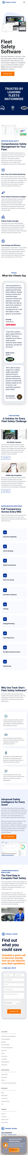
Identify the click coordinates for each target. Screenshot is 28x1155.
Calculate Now (14, 1150)
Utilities (3, 1080)
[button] (24, 2)
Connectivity (4, 1056)
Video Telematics (5, 1062)
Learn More (6, 458)
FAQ (2, 1104)
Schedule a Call (7, 73)
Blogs (2, 1092)
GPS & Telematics (5, 1044)
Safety (2, 1053)
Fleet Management (5, 1039)
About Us (3, 1113)
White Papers (4, 1095)
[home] (9, 2)
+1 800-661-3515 (9, 968)
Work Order (4, 1050)
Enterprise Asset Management (8, 1036)
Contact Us (4, 1116)
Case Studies (4, 1098)
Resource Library (5, 1101)
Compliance (4, 1059)
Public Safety (4, 1074)
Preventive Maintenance (7, 1047)
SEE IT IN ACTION (9, 836)
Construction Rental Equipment (8, 1083)
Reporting (3, 1042)
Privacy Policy (4, 1122)
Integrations (4, 1064)
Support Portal (4, 1119)
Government (4, 1077)
